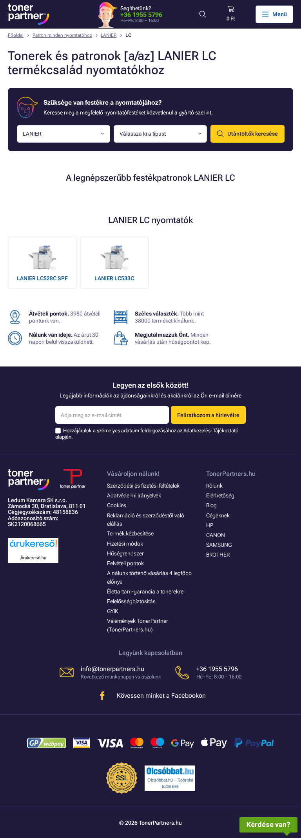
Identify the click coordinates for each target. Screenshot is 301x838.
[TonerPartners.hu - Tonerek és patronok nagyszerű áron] (28, 14)
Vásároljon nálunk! (133, 473)
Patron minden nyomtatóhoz (62, 35)
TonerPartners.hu (231, 473)
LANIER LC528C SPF (42, 278)
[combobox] (63, 134)
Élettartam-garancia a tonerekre (145, 591)
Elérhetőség (220, 495)
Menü (279, 14)
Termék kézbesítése (130, 533)
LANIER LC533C (114, 278)
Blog (211, 505)
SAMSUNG (219, 545)
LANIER (108, 35)
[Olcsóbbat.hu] (170, 771)
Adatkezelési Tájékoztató (210, 431)
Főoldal (16, 35)
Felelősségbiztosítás (131, 601)
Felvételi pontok (125, 563)
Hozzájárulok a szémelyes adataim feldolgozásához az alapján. (146, 434)
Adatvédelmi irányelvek (134, 495)
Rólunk (214, 485)
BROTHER (218, 554)
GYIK (112, 611)
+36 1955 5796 (141, 14)
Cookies (116, 505)
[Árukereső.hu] (33, 547)
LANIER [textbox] (32, 134)
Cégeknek (218, 515)
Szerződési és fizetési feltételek (143, 485)
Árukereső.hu (33, 557)
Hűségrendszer (125, 553)
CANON (215, 535)
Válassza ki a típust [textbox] (143, 134)
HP (209, 525)
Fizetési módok (125, 544)
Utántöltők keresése (252, 134)
